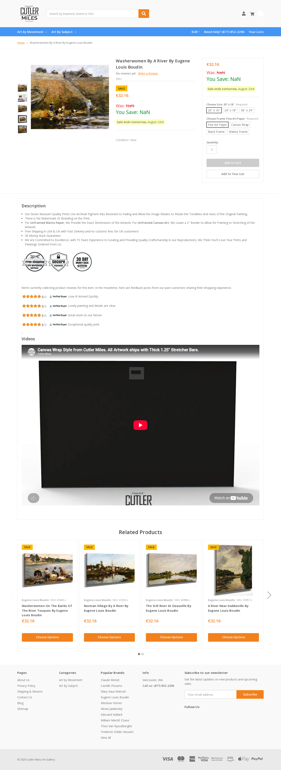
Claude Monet (110, 680)
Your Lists (256, 32)
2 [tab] (143, 654)
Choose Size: (227, 104)
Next (269, 595)
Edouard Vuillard (111, 714)
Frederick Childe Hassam (117, 732)
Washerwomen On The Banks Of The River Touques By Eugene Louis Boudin (47, 610)
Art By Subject (62, 32)
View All (106, 738)
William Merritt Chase (115, 720)
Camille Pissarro (111, 686)
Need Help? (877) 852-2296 (224, 32)
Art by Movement (30, 32)
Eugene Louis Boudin (115, 697)
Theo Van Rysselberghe (116, 726)
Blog (20, 703)
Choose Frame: (232, 118)
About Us (23, 680)
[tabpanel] (47, 594)
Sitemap (22, 709)
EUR (194, 32)
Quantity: (212, 142)
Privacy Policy (26, 686)
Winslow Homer (111, 703)
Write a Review (148, 73)
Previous (12, 595)
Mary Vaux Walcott (113, 691)
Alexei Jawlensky (111, 709)
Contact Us (24, 697)
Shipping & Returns (30, 691)
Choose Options (47, 637)
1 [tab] (139, 654)
